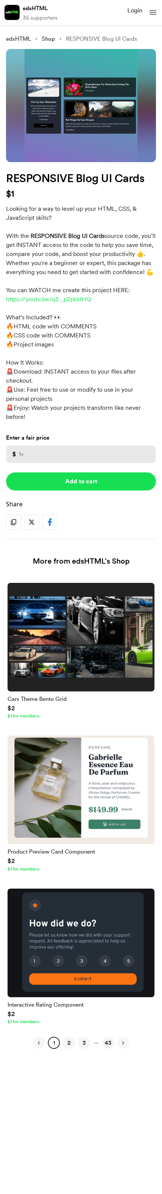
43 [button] (108, 1042)
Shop (48, 38)
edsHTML (35, 8)
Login (134, 10)
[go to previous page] (39, 1043)
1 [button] (54, 1042)
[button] (152, 12)
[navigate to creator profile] (12, 12)
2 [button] (68, 1042)
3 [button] (84, 1042)
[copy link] (13, 522)
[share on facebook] (49, 522)
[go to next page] (123, 1043)
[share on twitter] (31, 522)
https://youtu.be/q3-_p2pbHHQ (48, 299)
